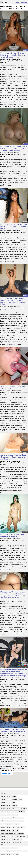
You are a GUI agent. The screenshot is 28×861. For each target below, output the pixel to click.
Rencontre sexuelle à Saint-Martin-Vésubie (12, 827)
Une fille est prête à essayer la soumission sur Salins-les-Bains (12, 730)
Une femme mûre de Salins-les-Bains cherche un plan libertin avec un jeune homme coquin (14, 55)
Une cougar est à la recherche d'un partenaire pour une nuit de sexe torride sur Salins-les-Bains (14, 148)
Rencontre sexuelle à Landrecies (9, 854)
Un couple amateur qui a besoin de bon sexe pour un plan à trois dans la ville (13, 226)
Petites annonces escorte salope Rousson (12, 833)
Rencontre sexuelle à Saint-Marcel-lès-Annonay (13, 836)
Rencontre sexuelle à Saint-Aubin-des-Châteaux (11, 844)
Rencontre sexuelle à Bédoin (8, 796)
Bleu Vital (3, 2)
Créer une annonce (21, 2)
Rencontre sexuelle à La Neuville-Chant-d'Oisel (13, 808)
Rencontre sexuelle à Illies (7, 802)
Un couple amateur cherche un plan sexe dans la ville (12, 535)
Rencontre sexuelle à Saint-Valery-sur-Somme (13, 851)
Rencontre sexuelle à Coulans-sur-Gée (11, 799)
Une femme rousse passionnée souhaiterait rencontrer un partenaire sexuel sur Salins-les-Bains (12, 301)
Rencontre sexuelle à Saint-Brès (9, 830)
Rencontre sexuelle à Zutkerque (9, 824)
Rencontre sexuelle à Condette (9, 805)
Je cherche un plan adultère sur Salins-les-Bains (12, 388)
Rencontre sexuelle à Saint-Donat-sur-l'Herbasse (11, 792)
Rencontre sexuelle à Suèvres (8, 815)
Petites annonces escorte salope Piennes (11, 821)
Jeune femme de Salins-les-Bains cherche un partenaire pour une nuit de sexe (13, 457)
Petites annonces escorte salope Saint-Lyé (12, 812)
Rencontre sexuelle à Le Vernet (9, 848)
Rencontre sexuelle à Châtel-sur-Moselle (11, 818)
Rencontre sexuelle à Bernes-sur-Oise (11, 839)
